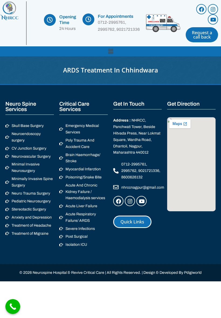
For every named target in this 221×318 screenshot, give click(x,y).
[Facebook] (201, 9)
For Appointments (115, 16)
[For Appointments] (88, 19)
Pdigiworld (193, 273)
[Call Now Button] (12, 306)
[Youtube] (213, 19)
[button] (110, 51)
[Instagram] (213, 9)
